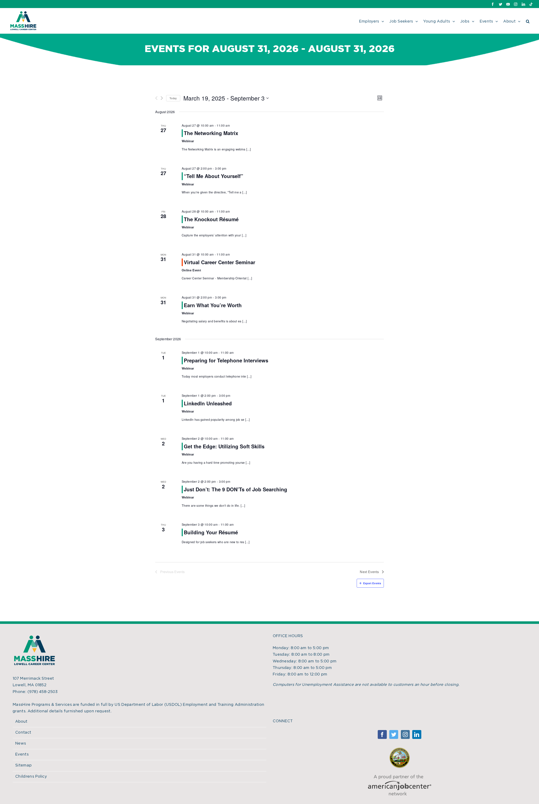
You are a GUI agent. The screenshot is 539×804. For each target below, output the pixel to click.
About (21, 722)
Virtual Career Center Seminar (219, 262)
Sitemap (23, 765)
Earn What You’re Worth (213, 305)
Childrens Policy (31, 777)
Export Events (372, 583)
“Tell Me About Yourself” (213, 176)
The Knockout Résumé (211, 219)
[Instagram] (405, 734)
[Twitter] (393, 734)
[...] (248, 149)
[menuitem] (374, 21)
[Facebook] (382, 734)
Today (173, 98)
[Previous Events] (156, 98)
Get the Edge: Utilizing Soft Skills (224, 446)
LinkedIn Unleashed (208, 403)
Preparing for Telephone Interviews (226, 360)
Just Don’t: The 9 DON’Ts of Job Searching (235, 489)
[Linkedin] (416, 734)
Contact (23, 732)
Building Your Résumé (211, 532)
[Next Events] (162, 98)
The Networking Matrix (211, 133)
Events (22, 754)
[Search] (528, 21)
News (20, 743)
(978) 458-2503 (42, 692)
